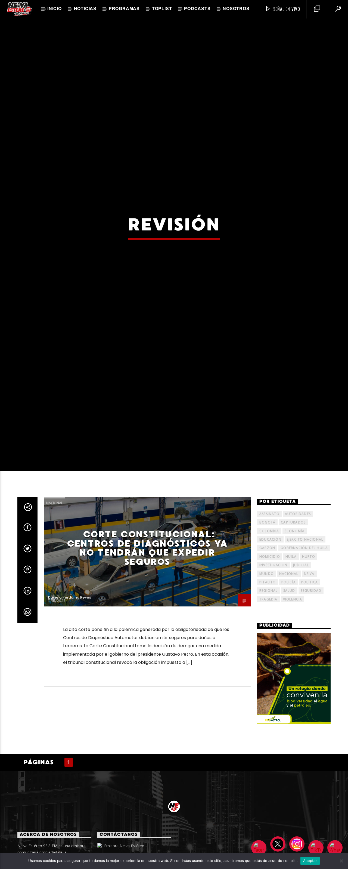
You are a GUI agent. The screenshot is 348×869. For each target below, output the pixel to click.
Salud (289, 629)
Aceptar (310, 860)
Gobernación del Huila (304, 586)
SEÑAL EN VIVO (286, 9)
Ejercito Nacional (305, 577)
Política (309, 620)
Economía (295, 569)
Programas (124, 9)
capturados (293, 560)
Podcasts (197, 9)
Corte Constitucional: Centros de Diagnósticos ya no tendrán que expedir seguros (147, 586)
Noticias (85, 9)
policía (288, 620)
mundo (266, 611)
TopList (162, 9)
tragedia (268, 637)
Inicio (54, 9)
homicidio (269, 594)
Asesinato (269, 552)
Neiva (309, 611)
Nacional (54, 540)
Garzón (267, 586)
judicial (301, 603)
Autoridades (298, 552)
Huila (291, 594)
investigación (273, 603)
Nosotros (236, 9)
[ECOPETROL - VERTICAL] (294, 716)
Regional (268, 629)
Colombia (269, 569)
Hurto (308, 594)
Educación (270, 577)
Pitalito (267, 620)
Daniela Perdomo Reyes (69, 635)
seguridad (311, 629)
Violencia (292, 637)
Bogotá (267, 560)
